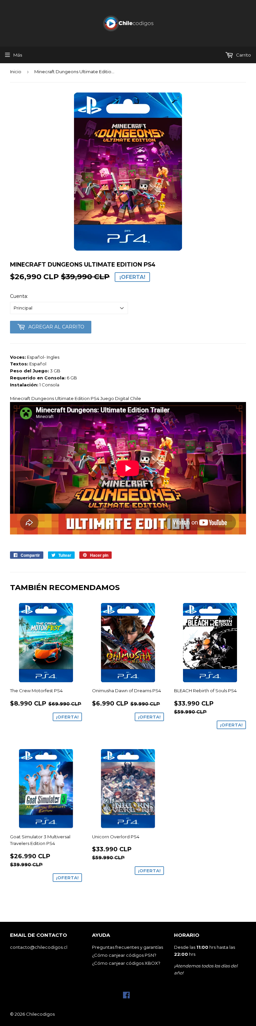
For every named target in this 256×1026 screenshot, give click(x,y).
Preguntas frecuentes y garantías (127, 947)
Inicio (15, 71)
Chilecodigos (40, 1014)
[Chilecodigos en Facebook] (126, 996)
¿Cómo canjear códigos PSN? (124, 955)
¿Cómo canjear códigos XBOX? (126, 963)
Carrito (243, 55)
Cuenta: (19, 296)
